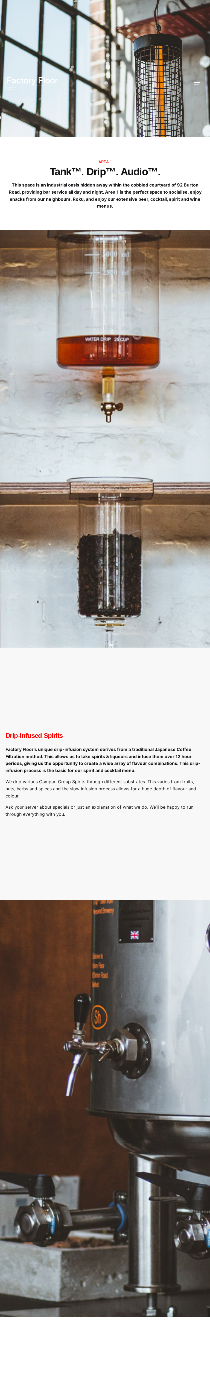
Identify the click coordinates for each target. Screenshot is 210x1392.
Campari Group (55, 781)
